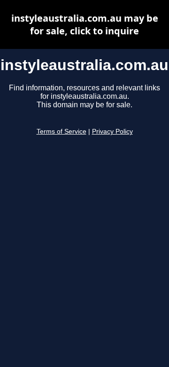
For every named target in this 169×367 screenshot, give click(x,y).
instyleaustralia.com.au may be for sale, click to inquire (84, 24)
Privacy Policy (112, 131)
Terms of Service (61, 131)
